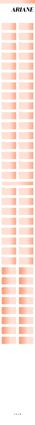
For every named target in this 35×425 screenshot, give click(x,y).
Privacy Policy (24, 419)
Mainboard (17, 420)
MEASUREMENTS (7, 15)
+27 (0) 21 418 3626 (17, 415)
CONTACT (25, 15)
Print (17, 15)
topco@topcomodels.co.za (17, 417)
